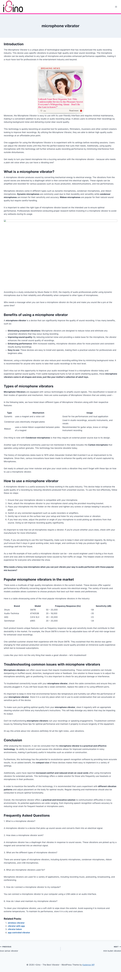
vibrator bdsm (15, 929)
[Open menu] (116, 7)
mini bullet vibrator (112, 949)
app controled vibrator (19, 932)
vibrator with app (16, 926)
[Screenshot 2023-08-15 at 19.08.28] (60, 255)
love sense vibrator (9, 949)
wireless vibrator (16, 923)
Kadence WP (88, 965)
